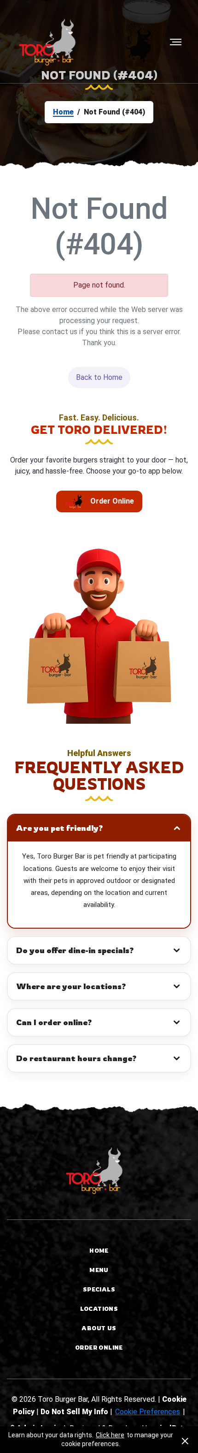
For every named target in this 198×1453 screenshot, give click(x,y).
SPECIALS (99, 1289)
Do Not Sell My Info (75, 1411)
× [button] (185, 1439)
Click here (110, 1435)
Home (63, 112)
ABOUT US (99, 1328)
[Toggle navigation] (173, 42)
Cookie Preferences (147, 1411)
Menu (99, 1270)
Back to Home (99, 377)
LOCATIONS (99, 1308)
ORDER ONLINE (99, 1347)
